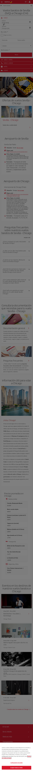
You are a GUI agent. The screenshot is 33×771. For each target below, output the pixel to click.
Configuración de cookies (16, 762)
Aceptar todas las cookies (16, 767)
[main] (16, 757)
